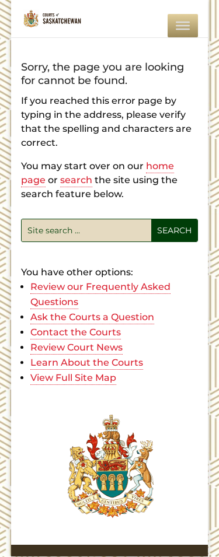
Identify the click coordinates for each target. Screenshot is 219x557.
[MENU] (183, 26)
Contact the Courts (75, 332)
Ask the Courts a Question (92, 317)
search (76, 179)
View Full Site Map (73, 377)
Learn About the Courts (86, 362)
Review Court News (76, 347)
